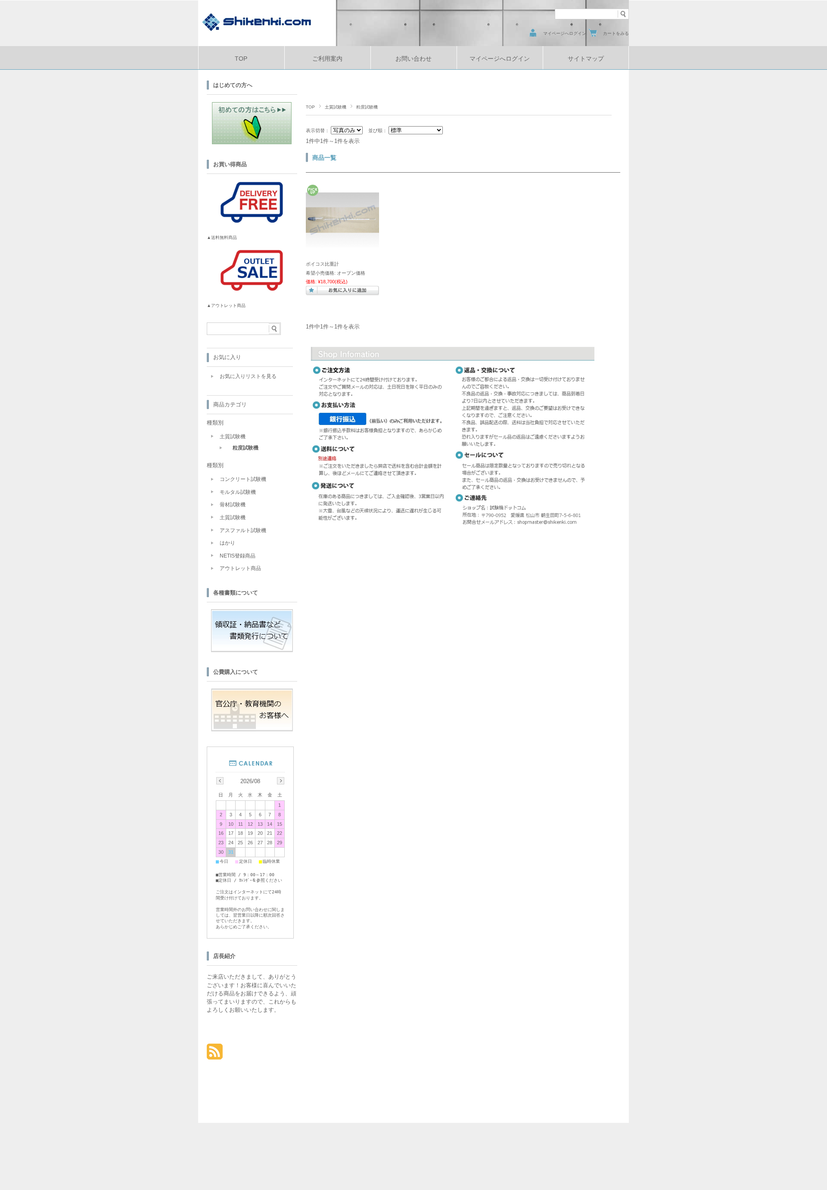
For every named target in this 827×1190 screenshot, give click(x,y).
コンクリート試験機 (243, 479)
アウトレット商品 (240, 568)
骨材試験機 (233, 505)
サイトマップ (586, 59)
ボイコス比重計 (322, 264)
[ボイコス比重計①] (342, 243)
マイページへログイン (564, 33)
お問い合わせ (413, 59)
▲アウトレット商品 (226, 305)
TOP (241, 59)
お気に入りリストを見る (248, 376)
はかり (227, 543)
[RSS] (215, 1055)
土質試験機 (335, 107)
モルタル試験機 (238, 492)
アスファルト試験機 (243, 530)
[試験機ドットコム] (256, 31)
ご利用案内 (327, 59)
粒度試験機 (245, 448)
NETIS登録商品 (237, 556)
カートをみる (616, 33)
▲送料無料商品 (222, 237)
